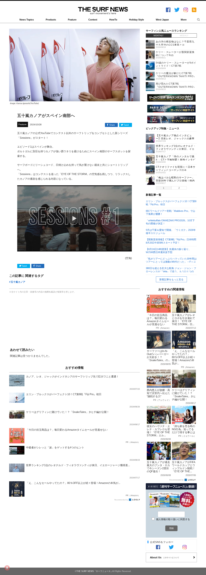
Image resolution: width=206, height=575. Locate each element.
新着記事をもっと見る (171, 279)
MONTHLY (159, 35)
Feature (72, 19)
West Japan (162, 19)
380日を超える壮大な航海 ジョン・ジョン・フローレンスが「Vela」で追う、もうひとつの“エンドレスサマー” (171, 269)
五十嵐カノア (18, 281)
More (184, 19)
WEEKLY (184, 35)
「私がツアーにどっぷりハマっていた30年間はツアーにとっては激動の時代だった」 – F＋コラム (171, 260)
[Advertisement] (74, 321)
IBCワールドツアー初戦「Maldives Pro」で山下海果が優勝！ (170, 212)
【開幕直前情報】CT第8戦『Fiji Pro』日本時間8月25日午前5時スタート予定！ (171, 241)
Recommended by (121, 500)
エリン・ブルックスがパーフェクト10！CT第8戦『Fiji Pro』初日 (171, 202)
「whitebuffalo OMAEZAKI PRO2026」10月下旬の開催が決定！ (170, 222)
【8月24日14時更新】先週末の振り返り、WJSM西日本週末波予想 (168, 250)
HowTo (113, 19)
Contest (92, 19)
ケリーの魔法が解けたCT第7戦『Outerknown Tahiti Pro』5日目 (176, 76)
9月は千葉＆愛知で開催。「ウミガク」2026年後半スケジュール (171, 231)
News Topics (26, 19)
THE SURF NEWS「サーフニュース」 (94, 571)
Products (51, 19)
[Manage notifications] (7, 567)
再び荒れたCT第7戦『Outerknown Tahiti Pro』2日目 (176, 86)
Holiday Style (136, 19)
